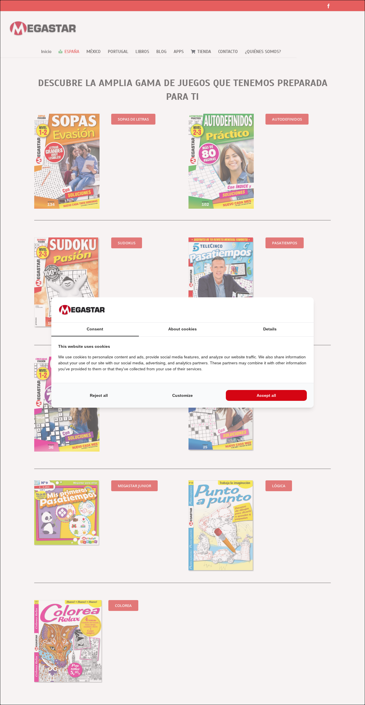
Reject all (99, 395)
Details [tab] (270, 329)
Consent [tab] (95, 329)
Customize (182, 395)
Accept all (266, 395)
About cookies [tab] (182, 329)
